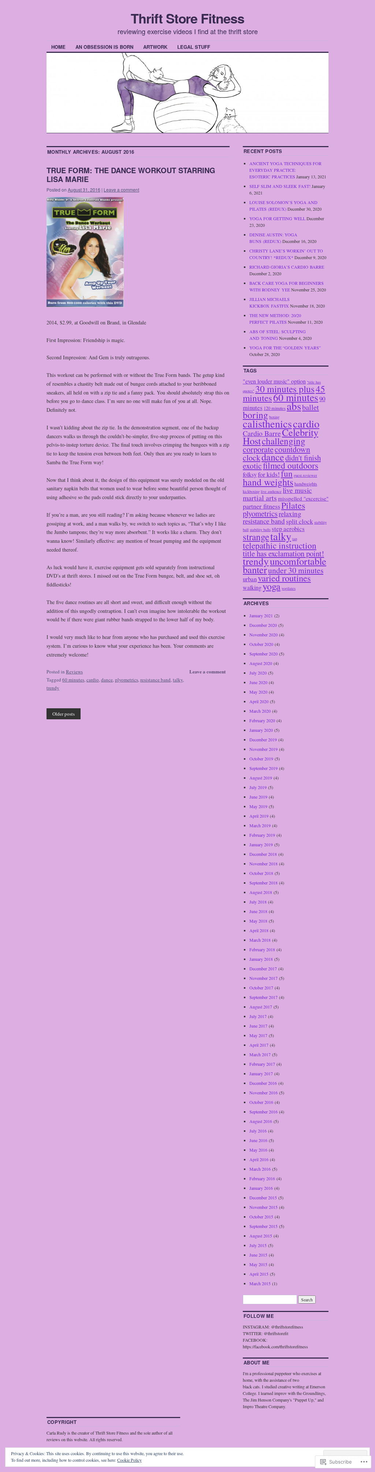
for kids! (269, 474)
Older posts (63, 713)
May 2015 (258, 1264)
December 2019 (263, 739)
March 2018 (260, 940)
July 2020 (258, 673)
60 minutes (73, 679)
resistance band (155, 679)
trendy (53, 687)
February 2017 (262, 1064)
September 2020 (263, 654)
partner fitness (261, 506)
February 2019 (262, 835)
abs (294, 406)
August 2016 (260, 1121)
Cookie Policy (129, 1460)
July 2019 (258, 787)
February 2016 (262, 1178)
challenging (283, 441)
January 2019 (261, 844)
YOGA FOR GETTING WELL (277, 218)
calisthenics (267, 423)
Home (58, 46)
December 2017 (263, 968)
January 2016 (261, 1188)
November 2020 (263, 634)
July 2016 (258, 1131)
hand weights (268, 482)
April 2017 (258, 1045)
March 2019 (260, 825)
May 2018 (258, 921)
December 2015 (263, 1197)
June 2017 (258, 1026)
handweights (305, 484)
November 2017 (263, 978)
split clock (299, 521)
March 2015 (260, 1283)
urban (250, 579)
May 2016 (258, 1150)
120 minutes (275, 408)
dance (107, 679)
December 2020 (263, 625)
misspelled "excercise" (303, 498)
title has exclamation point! (283, 553)
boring (255, 414)
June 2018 (258, 911)
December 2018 (263, 854)
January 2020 (261, 730)
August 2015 (260, 1236)
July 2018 (258, 902)
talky (178, 679)
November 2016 (263, 1092)
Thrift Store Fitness (187, 18)
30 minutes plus (285, 388)
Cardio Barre (262, 433)
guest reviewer (305, 475)
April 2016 (258, 1159)
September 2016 (263, 1112)
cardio (92, 679)
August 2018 (260, 892)
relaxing (290, 513)
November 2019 (263, 749)
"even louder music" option (274, 381)
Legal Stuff (193, 46)
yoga (272, 585)
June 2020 (258, 682)
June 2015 (258, 1255)
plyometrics (126, 679)
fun (287, 473)
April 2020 (258, 701)
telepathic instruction (279, 545)
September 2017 (263, 997)
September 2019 (263, 768)
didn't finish (303, 457)
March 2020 (260, 711)
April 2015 (258, 1274)
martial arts (260, 498)
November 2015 (263, 1207)
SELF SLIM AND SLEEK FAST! (280, 186)
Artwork (155, 46)
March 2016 (260, 1169)
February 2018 (262, 949)
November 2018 (263, 863)
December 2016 (263, 1083)
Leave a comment (121, 189)
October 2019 (261, 759)
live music (297, 490)
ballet (310, 407)
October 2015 (261, 1217)
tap (294, 538)
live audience (271, 491)
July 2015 (258, 1245)
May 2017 (258, 1035)
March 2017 (260, 1054)
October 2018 (261, 873)
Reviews (74, 671)
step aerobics (288, 528)
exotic (252, 465)
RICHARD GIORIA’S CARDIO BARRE (286, 267)
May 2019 (258, 806)
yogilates (289, 588)
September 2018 (263, 883)
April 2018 (258, 930)
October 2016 (261, 1102)
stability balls (260, 529)
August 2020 (260, 663)
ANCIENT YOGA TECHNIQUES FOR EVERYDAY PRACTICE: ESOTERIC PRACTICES (285, 169)
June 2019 (258, 797)
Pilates (293, 505)
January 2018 (261, 959)
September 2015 (263, 1226)
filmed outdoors (290, 465)
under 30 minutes (295, 570)
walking (252, 587)
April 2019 (258, 816)
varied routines (284, 578)
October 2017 (261, 988)
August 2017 (260, 1007)
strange (256, 536)
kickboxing (251, 491)
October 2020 (261, 644)
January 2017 (261, 1073)
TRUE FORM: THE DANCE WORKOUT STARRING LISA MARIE (131, 174)
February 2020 (262, 720)
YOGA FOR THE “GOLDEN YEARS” (285, 347)
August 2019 (260, 778)
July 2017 (258, 1016)
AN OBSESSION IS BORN (104, 46)
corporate (258, 449)
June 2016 (258, 1140)
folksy (250, 474)
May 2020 (258, 692)
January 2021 (261, 615)
